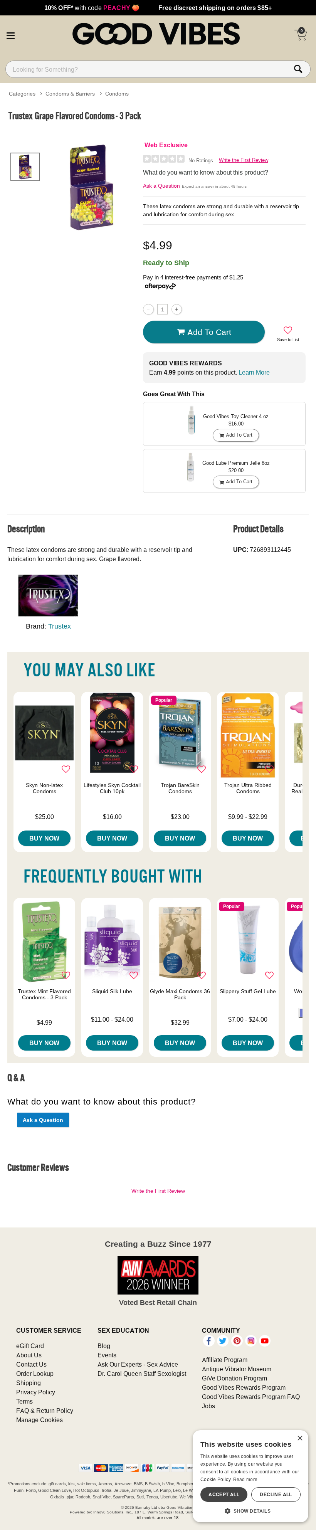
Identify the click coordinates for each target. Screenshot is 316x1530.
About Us (29, 1355)
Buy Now (44, 838)
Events (106, 1355)
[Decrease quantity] (148, 309)
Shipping (28, 1383)
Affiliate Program (224, 1360)
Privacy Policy (35, 1392)
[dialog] (250, 1476)
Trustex (59, 626)
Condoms (117, 93)
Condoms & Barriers (70, 93)
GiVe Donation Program (234, 1378)
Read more (245, 1479)
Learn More (254, 372)
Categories (22, 93)
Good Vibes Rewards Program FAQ (251, 1397)
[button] (10, 34)
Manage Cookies (39, 1420)
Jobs (208, 1406)
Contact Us (31, 1364)
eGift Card (30, 1346)
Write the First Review (243, 160)
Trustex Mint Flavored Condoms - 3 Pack (44, 994)
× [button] (300, 1438)
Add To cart (209, 332)
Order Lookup (35, 1373)
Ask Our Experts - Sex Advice (137, 1364)
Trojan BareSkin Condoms (180, 788)
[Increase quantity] (176, 309)
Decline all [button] (276, 1494)
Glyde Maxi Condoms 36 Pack (180, 994)
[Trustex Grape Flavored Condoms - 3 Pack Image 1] (91, 187)
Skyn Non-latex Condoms (44, 788)
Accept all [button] (223, 1494)
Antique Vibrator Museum (236, 1369)
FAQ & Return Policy (44, 1410)
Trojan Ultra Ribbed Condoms (248, 788)
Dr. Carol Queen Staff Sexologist (141, 1373)
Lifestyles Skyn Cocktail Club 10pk (112, 788)
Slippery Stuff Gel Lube (248, 991)
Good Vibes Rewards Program (244, 1387)
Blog (103, 1346)
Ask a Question (161, 186)
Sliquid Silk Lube (112, 991)
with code (92, 8)
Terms (24, 1401)
